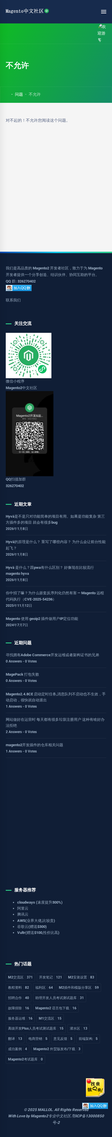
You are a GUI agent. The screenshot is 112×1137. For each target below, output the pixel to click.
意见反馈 (62, 1039)
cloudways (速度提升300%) (40, 902)
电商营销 (37, 1039)
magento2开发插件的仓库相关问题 (34, 745)
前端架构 (88, 1039)
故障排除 (18, 1008)
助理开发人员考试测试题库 (59, 998)
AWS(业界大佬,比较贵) (36, 920)
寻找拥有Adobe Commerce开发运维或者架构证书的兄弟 (52, 655)
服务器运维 (20, 1018)
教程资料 (18, 988)
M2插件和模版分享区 (79, 988)
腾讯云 (22, 914)
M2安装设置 (81, 977)
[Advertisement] (56, 181)
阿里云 (22, 908)
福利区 (44, 988)
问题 (19, 94)
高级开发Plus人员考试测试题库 (35, 1028)
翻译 (15, 1039)
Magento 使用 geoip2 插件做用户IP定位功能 (42, 618)
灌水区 (78, 1028)
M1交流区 (50, 1018)
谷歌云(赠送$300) (32, 926)
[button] (21, 33)
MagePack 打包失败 (22, 674)
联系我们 (13, 300)
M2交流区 (20, 977)
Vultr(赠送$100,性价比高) (38, 932)
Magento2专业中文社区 (51, 1116)
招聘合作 (18, 998)
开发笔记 (50, 977)
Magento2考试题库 (25, 1059)
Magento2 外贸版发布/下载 (56, 1049)
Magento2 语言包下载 (55, 1008)
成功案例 (17, 1049)
